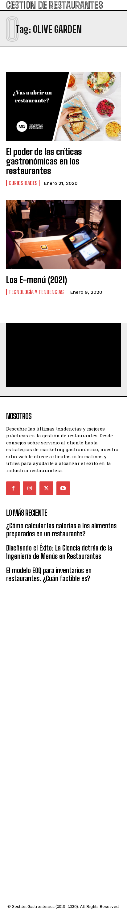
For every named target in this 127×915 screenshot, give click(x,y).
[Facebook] (13, 488)
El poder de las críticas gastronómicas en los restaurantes (44, 161)
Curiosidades (23, 183)
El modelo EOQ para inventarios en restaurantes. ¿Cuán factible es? (49, 574)
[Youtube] (63, 488)
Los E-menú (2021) (36, 279)
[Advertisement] (63, 658)
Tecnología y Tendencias (36, 292)
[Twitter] (46, 488)
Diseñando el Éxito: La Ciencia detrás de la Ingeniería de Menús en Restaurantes (59, 552)
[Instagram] (29, 488)
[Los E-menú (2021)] (63, 234)
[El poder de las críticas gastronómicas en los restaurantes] (63, 106)
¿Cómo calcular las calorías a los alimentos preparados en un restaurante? (61, 530)
